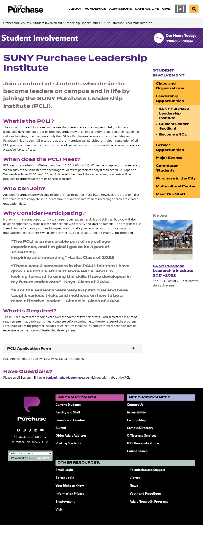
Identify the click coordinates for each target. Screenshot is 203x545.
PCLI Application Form (29, 348)
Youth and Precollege (145, 493)
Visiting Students (68, 443)
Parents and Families (70, 420)
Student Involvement (47, 23)
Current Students (68, 405)
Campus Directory (140, 428)
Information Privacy (70, 493)
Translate (43, 458)
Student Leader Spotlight (174, 126)
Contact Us (135, 405)
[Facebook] (18, 430)
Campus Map (136, 420)
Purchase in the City (176, 178)
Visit (59, 509)
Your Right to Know (70, 486)
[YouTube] (42, 430)
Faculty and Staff (68, 412)
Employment (65, 501)
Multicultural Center (175, 186)
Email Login (64, 470)
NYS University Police (143, 443)
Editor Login (65, 478)
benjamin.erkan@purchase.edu (67, 377)
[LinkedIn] (36, 430)
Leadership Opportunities (82, 23)
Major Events (169, 157)
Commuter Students (167, 168)
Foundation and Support (147, 470)
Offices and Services (17, 23)
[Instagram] (24, 430)
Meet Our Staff (171, 194)
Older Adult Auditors (71, 435)
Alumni (61, 428)
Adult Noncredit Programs (149, 501)
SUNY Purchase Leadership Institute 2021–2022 (173, 270)
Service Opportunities (170, 147)
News (134, 486)
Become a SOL (173, 134)
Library (135, 478)
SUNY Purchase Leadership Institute (174, 113)
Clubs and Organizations (170, 86)
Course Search (137, 451)
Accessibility (136, 412)
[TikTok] (30, 430)
